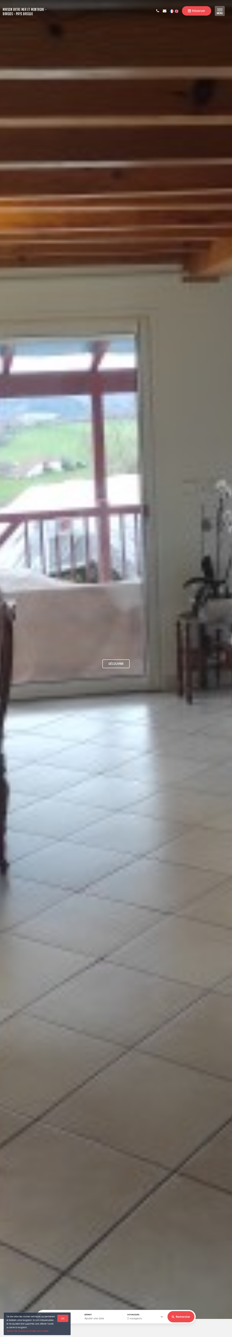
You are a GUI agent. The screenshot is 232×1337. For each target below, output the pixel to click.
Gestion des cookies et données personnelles (28, 1331)
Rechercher (182, 1316)
